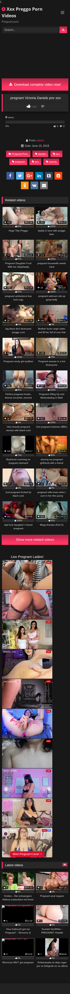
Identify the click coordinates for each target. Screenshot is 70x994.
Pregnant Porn (20, 154)
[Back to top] (59, 984)
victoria (53, 161)
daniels (42, 154)
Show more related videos (35, 539)
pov (58, 154)
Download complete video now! (37, 84)
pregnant (20, 161)
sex (37, 161)
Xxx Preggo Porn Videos (22, 12)
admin (40, 140)
